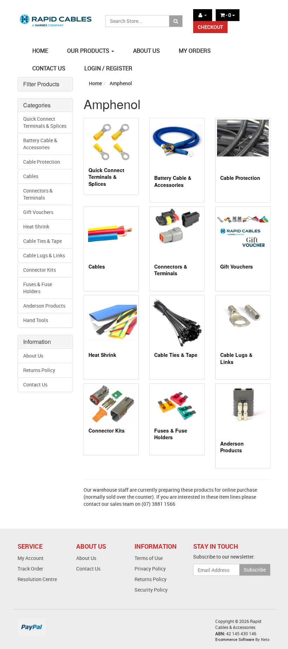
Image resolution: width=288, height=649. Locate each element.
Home (95, 83)
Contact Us (35, 384)
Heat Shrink (36, 226)
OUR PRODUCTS (89, 51)
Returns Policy (39, 370)
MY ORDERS (195, 51)
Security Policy (151, 589)
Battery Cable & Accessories (40, 144)
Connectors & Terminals (38, 194)
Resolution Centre (37, 579)
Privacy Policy (150, 568)
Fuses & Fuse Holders (37, 288)
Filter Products (41, 84)
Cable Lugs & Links (44, 255)
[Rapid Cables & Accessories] (56, 17)
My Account (31, 558)
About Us (33, 355)
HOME (40, 51)
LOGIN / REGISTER (108, 68)
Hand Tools (35, 320)
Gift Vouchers (38, 212)
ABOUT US (146, 51)
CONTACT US (48, 68)
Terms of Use (149, 558)
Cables (30, 176)
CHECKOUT (210, 27)
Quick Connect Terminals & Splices (44, 122)
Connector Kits (39, 269)
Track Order (30, 568)
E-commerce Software (234, 639)
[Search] (176, 21)
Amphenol (121, 83)
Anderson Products (44, 305)
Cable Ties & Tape (42, 241)
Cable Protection (41, 161)
